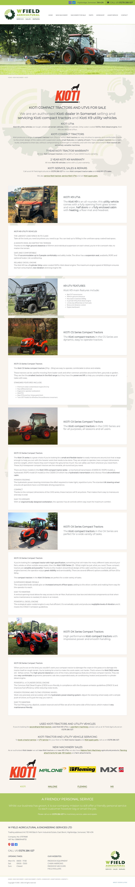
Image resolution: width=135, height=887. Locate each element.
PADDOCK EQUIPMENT (58, 861)
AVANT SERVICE (113, 15)
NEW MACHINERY (62, 15)
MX (112, 786)
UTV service (43, 740)
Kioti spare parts (91, 176)
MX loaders (66, 753)
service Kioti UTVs (69, 176)
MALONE (52, 786)
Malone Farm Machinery (91, 750)
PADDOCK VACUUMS (57, 866)
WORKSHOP (100, 15)
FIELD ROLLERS (54, 869)
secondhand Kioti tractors (40, 727)
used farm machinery (79, 727)
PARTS (91, 15)
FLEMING (82, 786)
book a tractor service (27, 740)
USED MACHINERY (30, 879)
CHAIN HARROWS (55, 864)
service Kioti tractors (52, 176)
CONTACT (124, 15)
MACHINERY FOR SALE (78, 15)
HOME (51, 15)
